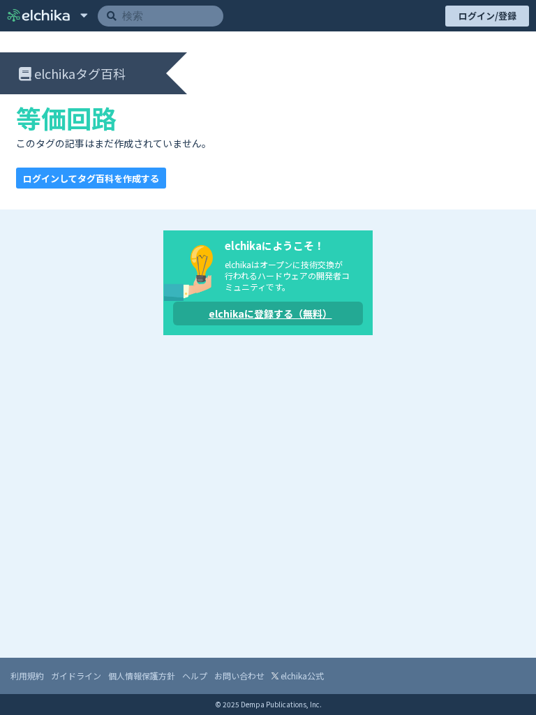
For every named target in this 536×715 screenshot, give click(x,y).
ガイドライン (76, 675)
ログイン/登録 (487, 15)
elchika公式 (301, 675)
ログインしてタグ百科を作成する (91, 178)
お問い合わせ (239, 675)
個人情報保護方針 (141, 675)
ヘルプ (194, 675)
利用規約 (27, 675)
